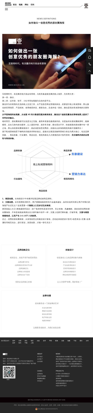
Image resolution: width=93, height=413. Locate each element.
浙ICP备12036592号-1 (35, 400)
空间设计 (40, 381)
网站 (26, 5)
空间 (32, 5)
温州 (13, 340)
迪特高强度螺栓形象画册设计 (64, 381)
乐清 (19, 340)
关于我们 (40, 356)
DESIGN (8, 4)
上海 (32, 343)
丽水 (81, 340)
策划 (15, 5)
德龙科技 (58, 378)
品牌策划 (40, 374)
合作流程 (40, 361)
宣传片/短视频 (41, 376)
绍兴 (19, 343)
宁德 (26, 343)
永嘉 (38, 340)
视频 (20, 5)
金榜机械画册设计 (61, 383)
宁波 (75, 340)
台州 (87, 340)
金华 (13, 343)
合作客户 (40, 359)
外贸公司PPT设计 (61, 385)
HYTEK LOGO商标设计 (63, 374)
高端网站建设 (41, 378)
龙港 (62, 340)
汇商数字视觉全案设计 (62, 376)
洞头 (26, 340)
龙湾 (44, 340)
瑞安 (32, 340)
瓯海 (56, 340)
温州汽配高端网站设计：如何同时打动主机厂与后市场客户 (73, 366)
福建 (68, 340)
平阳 (50, 340)
